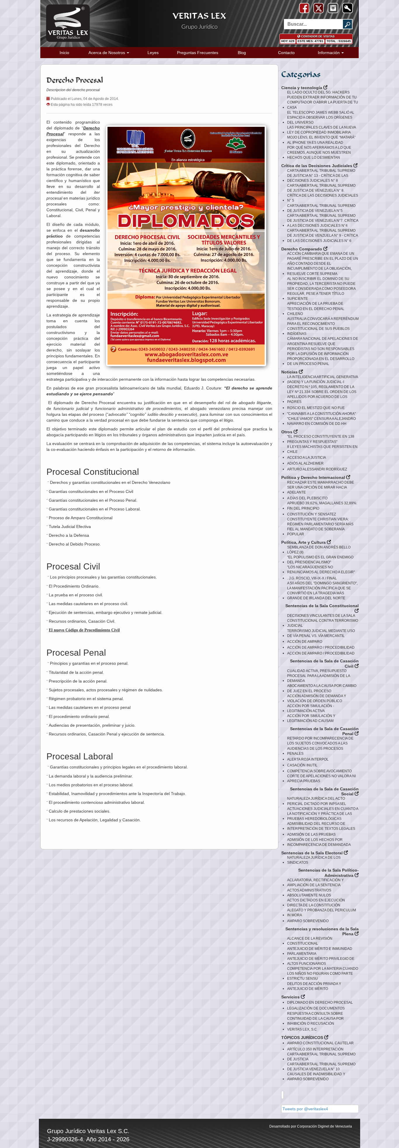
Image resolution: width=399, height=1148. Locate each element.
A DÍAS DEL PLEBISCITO (307, 498)
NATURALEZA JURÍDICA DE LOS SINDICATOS (314, 860)
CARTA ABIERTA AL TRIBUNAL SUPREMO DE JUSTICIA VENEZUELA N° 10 (321, 1066)
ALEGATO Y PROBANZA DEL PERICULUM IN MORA (321, 912)
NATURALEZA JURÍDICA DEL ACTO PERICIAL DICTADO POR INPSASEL (316, 801)
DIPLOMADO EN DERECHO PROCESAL (320, 1002)
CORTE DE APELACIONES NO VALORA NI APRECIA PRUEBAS (321, 778)
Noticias (290, 372)
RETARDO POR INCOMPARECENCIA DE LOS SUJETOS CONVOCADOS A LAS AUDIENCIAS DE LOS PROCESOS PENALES (320, 745)
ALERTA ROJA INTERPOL (308, 759)
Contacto (286, 52)
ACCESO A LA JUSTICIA (306, 458)
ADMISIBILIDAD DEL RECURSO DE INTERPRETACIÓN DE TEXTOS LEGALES (321, 826)
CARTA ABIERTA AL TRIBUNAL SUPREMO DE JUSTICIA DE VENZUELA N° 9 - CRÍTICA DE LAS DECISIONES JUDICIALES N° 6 (322, 235)
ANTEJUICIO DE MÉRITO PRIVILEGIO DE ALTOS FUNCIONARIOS (320, 961)
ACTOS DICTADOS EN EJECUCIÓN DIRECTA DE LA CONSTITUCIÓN (316, 902)
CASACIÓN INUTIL (302, 765)
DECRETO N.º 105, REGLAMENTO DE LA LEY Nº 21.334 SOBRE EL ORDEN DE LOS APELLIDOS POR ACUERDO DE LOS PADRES (321, 394)
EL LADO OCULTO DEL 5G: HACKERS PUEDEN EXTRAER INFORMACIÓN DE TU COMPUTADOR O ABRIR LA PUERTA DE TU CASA (322, 99)
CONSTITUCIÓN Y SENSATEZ (311, 514)
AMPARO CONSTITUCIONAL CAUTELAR (320, 1043)
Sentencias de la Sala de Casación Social (324, 791)
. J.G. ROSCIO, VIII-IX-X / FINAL (312, 578)
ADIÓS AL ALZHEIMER (305, 463)
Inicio (64, 52)
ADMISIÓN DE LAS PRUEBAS (311, 834)
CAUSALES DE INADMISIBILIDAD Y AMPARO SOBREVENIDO (316, 1076)
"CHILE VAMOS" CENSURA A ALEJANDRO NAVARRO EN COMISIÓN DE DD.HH (321, 421)
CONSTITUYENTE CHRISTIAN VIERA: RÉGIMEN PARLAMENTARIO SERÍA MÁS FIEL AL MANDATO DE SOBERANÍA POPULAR (320, 526)
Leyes (153, 52)
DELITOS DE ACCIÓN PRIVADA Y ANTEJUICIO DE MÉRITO (314, 986)
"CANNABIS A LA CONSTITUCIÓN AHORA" (321, 414)
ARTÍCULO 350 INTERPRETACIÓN (315, 1049)
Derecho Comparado (302, 249)
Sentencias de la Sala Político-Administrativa (328, 872)
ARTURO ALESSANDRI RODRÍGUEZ (317, 469)
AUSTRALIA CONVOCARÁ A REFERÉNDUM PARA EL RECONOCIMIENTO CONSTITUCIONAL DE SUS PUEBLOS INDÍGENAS (323, 326)
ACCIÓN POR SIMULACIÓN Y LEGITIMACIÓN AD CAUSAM (311, 718)
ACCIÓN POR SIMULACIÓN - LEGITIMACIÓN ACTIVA (310, 708)
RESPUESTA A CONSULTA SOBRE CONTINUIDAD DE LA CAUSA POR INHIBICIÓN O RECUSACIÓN (315, 1019)
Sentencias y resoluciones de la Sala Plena (322, 931)
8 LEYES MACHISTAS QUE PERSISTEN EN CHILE (322, 449)
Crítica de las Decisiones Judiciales (317, 165)
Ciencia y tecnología (302, 87)
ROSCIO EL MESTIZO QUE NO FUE (316, 408)
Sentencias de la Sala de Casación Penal (324, 731)
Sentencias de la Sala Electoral (312, 853)
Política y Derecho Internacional (313, 477)
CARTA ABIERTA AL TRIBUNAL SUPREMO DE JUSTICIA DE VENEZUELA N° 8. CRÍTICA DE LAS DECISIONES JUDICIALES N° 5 (322, 192)
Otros (287, 432)
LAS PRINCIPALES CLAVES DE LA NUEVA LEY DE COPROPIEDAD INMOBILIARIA (321, 129)
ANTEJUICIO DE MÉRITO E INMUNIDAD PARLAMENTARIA (319, 951)
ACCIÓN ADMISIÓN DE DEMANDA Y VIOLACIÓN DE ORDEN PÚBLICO (316, 698)
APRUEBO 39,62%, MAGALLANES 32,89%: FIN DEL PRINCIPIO (322, 505)
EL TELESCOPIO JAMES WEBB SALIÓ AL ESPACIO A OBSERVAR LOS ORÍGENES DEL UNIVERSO (320, 117)
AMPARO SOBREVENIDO (308, 921)
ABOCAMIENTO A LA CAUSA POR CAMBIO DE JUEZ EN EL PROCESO (321, 688)
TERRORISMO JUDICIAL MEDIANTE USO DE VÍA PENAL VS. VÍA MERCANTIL (321, 633)
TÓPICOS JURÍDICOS (302, 1037)
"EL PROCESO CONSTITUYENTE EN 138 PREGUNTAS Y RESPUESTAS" (320, 439)
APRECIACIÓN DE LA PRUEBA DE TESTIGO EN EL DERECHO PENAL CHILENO (315, 309)
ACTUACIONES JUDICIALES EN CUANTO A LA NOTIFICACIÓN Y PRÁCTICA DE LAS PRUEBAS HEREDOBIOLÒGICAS (322, 814)
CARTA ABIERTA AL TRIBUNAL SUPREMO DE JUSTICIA (321, 1056)
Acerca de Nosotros (107, 52)
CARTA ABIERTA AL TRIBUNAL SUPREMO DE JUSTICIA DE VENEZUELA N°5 (321, 208)
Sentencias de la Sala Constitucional (322, 606)
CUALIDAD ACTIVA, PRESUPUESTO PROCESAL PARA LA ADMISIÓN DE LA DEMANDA (318, 676)
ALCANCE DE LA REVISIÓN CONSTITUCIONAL (309, 941)
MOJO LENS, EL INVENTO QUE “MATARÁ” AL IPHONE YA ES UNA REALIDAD (321, 139)
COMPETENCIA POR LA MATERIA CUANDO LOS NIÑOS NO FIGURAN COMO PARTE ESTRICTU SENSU (322, 974)
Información (329, 52)
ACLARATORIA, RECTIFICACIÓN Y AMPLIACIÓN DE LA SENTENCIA (315, 882)
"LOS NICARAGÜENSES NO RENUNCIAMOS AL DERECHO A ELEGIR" (321, 569)
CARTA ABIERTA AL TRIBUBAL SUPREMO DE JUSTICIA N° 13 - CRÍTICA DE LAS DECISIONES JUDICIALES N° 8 (321, 176)
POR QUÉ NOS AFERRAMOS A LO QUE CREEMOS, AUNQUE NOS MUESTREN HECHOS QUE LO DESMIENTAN (319, 153)
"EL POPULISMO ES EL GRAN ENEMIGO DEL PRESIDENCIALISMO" (320, 559)
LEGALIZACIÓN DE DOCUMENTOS (316, 1008)
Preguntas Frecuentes (197, 52)
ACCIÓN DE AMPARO (304, 642)
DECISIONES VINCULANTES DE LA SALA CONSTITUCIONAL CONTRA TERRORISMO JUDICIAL (322, 621)
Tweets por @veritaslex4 (305, 1109)
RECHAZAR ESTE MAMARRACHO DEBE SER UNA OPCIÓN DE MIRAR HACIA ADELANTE (320, 487)
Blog (242, 52)
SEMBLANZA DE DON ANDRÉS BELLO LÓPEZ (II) (319, 549)
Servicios (291, 997)
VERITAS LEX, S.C (302, 1029)
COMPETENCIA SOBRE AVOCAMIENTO (319, 771)
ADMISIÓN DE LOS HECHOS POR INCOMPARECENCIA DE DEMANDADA (319, 842)
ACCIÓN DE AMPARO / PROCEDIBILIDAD (321, 647)
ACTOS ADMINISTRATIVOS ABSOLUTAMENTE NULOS (309, 892)
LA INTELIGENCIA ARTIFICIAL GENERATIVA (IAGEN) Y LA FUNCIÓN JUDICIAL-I (322, 379)
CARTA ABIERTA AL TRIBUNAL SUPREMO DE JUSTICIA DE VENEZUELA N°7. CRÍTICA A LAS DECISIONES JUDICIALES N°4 (322, 221)
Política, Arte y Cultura (304, 542)
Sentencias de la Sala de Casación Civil (324, 663)
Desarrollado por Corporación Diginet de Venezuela (310, 1126)
